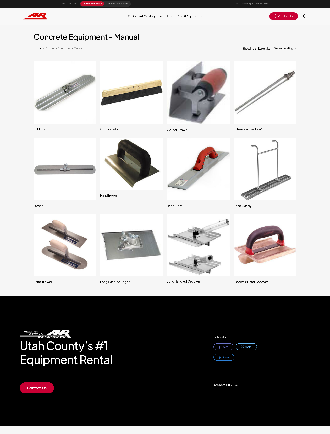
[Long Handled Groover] (198, 245)
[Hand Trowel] (65, 245)
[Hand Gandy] (265, 169)
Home (37, 48)
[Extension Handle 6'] (265, 92)
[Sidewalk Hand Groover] (265, 245)
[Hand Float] (198, 169)
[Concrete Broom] (131, 92)
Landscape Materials (117, 3)
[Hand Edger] (131, 164)
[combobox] (285, 48)
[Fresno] (65, 169)
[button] (37, 388)
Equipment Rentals (92, 3)
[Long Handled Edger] (131, 245)
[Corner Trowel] (198, 92)
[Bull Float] (65, 92)
